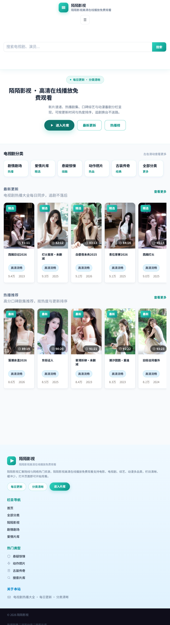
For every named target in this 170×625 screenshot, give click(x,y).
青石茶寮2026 (118, 255)
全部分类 (13, 515)
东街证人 (47, 360)
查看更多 (160, 191)
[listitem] (16, 168)
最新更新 (89, 125)
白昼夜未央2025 (86, 255)
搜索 (159, 47)
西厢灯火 (148, 255)
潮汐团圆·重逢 (119, 360)
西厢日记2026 (17, 255)
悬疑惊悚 (19, 556)
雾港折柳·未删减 (85, 362)
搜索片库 (19, 577)
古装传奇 (19, 570)
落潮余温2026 (17, 360)
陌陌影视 (13, 522)
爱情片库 (13, 536)
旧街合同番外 (151, 360)
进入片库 (62, 125)
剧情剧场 (13, 529)
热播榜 (115, 125)
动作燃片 (19, 563)
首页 (10, 508)
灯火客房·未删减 (52, 256)
